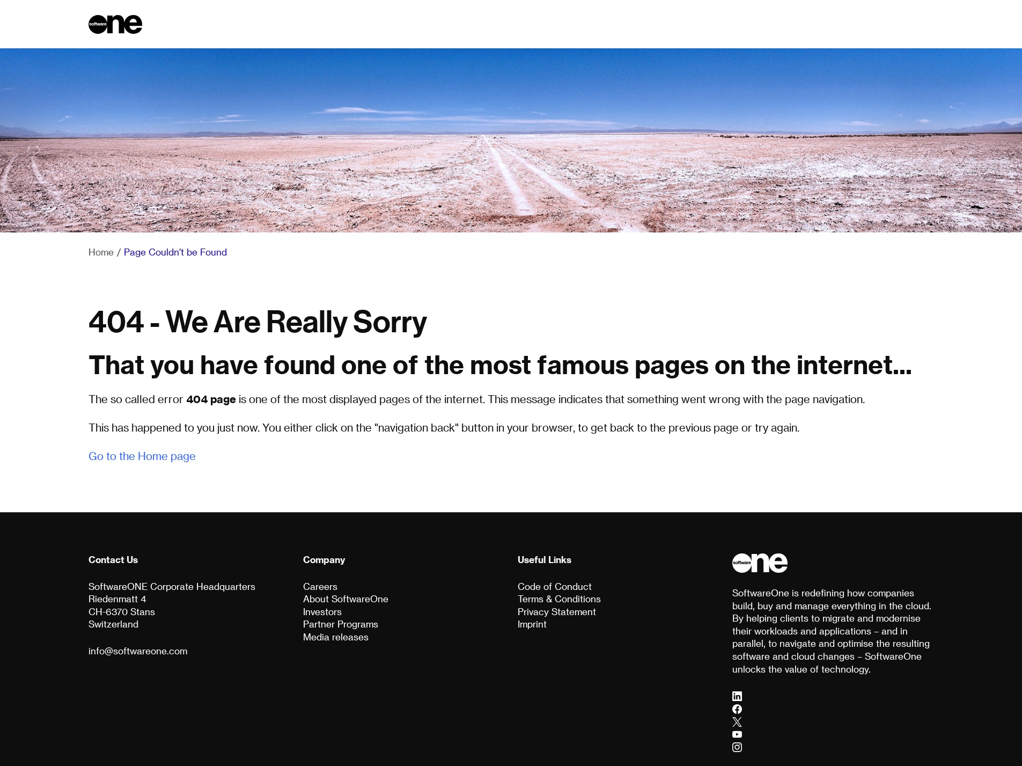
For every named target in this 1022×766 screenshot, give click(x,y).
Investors (322, 611)
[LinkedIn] (737, 696)
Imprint (532, 623)
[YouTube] (737, 734)
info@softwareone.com (138, 650)
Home (101, 251)
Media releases (336, 636)
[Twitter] (737, 721)
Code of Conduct (555, 586)
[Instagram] (737, 746)
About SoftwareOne (345, 598)
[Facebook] (737, 708)
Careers (320, 586)
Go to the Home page (142, 455)
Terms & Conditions (559, 598)
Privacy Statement (557, 611)
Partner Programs (340, 623)
